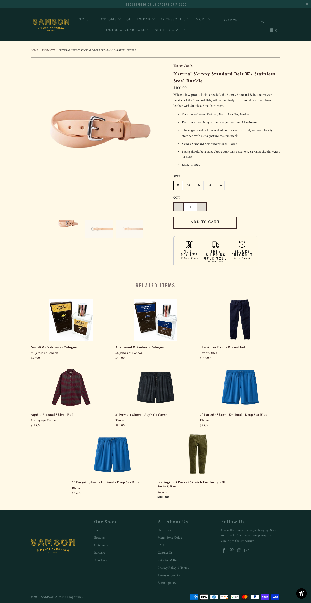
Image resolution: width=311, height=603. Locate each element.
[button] (261, 22)
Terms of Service (169, 575)
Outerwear (139, 19)
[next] (161, 133)
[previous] (38, 133)
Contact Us (165, 552)
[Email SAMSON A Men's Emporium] (247, 551)
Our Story (164, 530)
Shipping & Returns (171, 560)
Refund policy (167, 583)
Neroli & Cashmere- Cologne (71, 320)
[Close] (307, 3)
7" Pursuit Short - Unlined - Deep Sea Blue (240, 387)
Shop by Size (168, 30)
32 (178, 185)
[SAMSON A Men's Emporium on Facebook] (224, 551)
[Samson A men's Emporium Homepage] (51, 24)
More (202, 19)
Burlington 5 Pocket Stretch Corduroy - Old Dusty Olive (197, 455)
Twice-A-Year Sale (126, 30)
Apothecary (102, 560)
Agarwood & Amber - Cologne (155, 320)
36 (199, 185)
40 (220, 185)
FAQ (161, 545)
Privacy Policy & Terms (173, 568)
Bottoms (108, 19)
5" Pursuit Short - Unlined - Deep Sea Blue (112, 455)
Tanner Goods (183, 66)
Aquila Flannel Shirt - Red (71, 387)
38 (209, 185)
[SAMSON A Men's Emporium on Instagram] (239, 551)
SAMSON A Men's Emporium (61, 597)
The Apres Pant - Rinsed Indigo (240, 320)
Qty (176, 197)
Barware (99, 552)
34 (188, 185)
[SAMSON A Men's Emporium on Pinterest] (232, 551)
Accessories (174, 19)
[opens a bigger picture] (100, 133)
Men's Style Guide (170, 537)
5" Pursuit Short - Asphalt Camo (155, 387)
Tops (84, 19)
